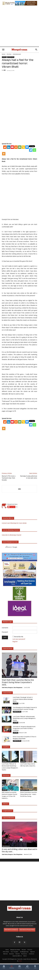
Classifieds (15, 722)
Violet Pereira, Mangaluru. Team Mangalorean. (12, 688)
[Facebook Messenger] (27, 147)
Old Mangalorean (24, 952)
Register (15, 642)
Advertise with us (8, 518)
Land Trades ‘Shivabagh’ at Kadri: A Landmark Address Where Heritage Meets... (23, 699)
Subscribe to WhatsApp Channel (11, 535)
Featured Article (7, 649)
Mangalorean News (17, 711)
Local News (15, 703)
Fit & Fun (9, 54)
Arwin (20, 961)
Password (5, 632)
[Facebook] (14, 943)
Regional (32, 952)
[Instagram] (19, 942)
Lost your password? (19, 639)
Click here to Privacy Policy (27, 930)
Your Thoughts (14, 952)
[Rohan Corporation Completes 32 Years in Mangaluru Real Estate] (6, 739)
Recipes (24, 950)
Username (5, 628)
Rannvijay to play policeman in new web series (28, 477)
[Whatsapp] (34, 150)
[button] (3, 49)
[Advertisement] (19, 26)
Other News (6, 952)
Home (3, 54)
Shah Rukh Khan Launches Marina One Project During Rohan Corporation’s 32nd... (18, 683)
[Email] (19, 147)
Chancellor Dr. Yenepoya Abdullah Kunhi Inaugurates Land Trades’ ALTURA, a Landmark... (24, 729)
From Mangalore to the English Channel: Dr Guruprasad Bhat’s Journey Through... (25, 709)
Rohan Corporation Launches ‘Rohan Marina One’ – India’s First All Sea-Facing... (28, 794)
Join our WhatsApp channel (11, 530)
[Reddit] (5, 147)
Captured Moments (8, 818)
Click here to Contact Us (11, 930)
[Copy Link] (23, 147)
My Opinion (24, 954)
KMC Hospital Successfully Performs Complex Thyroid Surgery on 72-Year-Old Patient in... (9, 795)
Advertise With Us (17, 956)
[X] (24, 943)
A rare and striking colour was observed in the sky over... (19, 851)
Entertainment (17, 54)
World (25, 956)
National (5, 954)
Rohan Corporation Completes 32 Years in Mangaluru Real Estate (24, 738)
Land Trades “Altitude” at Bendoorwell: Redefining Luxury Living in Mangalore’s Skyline (24, 719)
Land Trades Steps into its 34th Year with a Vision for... (28, 765)
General (18, 954)
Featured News (7, 693)
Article (3, 677)
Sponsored (6, 775)
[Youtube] (12, 147)
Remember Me (18, 637)
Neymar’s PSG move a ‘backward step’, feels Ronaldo (8, 478)
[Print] (16, 147)
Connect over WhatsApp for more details (14, 523)
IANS (4, 70)
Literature (31, 954)
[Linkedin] (8, 147)
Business (11, 954)
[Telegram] (30, 150)
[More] (3, 153)
